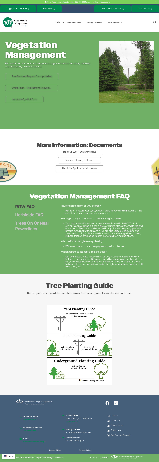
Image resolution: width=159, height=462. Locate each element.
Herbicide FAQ (29, 215)
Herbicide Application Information (79, 168)
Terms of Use (55, 450)
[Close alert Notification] (156, 2)
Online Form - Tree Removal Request (31, 88)
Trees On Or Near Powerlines (32, 226)
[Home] (15, 22)
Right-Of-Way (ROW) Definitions (79, 152)
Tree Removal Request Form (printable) (32, 76)
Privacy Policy (85, 450)
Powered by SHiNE (98, 458)
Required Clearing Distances (79, 160)
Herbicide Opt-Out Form (24, 99)
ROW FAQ (25, 207)
